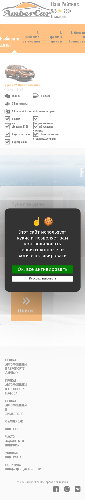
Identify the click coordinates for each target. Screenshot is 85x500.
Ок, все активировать (43, 269)
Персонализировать (42, 278)
